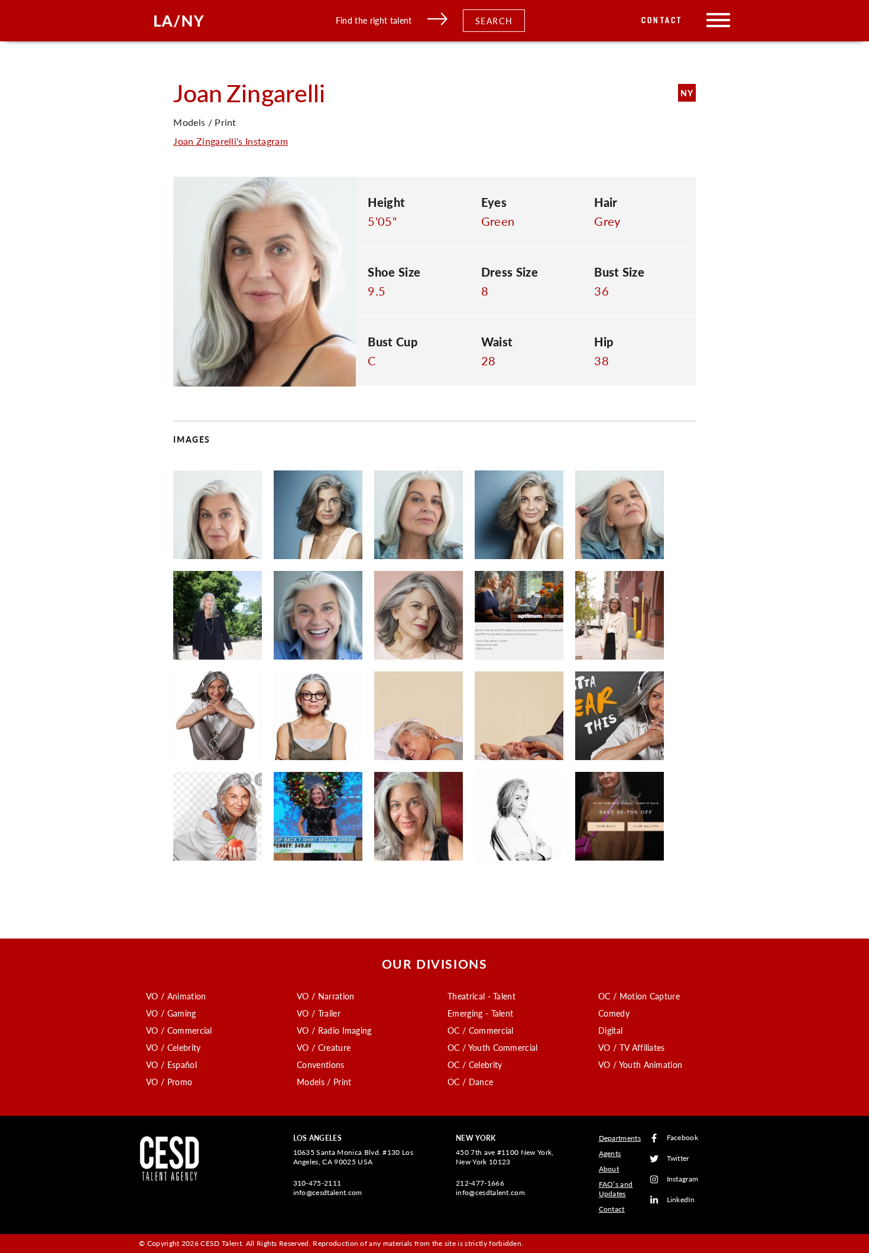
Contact (661, 20)
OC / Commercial (481, 1030)
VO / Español (171, 1064)
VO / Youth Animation (640, 1064)
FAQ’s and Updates (616, 1189)
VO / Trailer (319, 1013)
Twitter (678, 1158)
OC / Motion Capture (639, 996)
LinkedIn (681, 1200)
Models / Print (324, 1082)
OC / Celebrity (475, 1064)
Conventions (321, 1064)
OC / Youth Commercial (493, 1047)
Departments (620, 1138)
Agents (610, 1153)
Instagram (683, 1179)
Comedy (614, 1013)
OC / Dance (470, 1082)
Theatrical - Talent (481, 996)
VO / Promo (169, 1082)
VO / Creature (324, 1047)
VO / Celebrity (173, 1047)
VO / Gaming (171, 1013)
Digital (610, 1030)
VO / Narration (325, 996)
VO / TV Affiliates (631, 1047)
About (609, 1169)
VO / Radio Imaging (334, 1030)
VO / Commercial (179, 1030)
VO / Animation (176, 996)
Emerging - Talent (480, 1013)
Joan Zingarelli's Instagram (230, 141)
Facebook (683, 1138)
